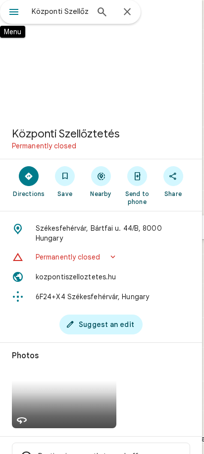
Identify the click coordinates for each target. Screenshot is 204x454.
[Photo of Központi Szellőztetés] (101, 59)
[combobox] (60, 11)
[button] (101, 257)
